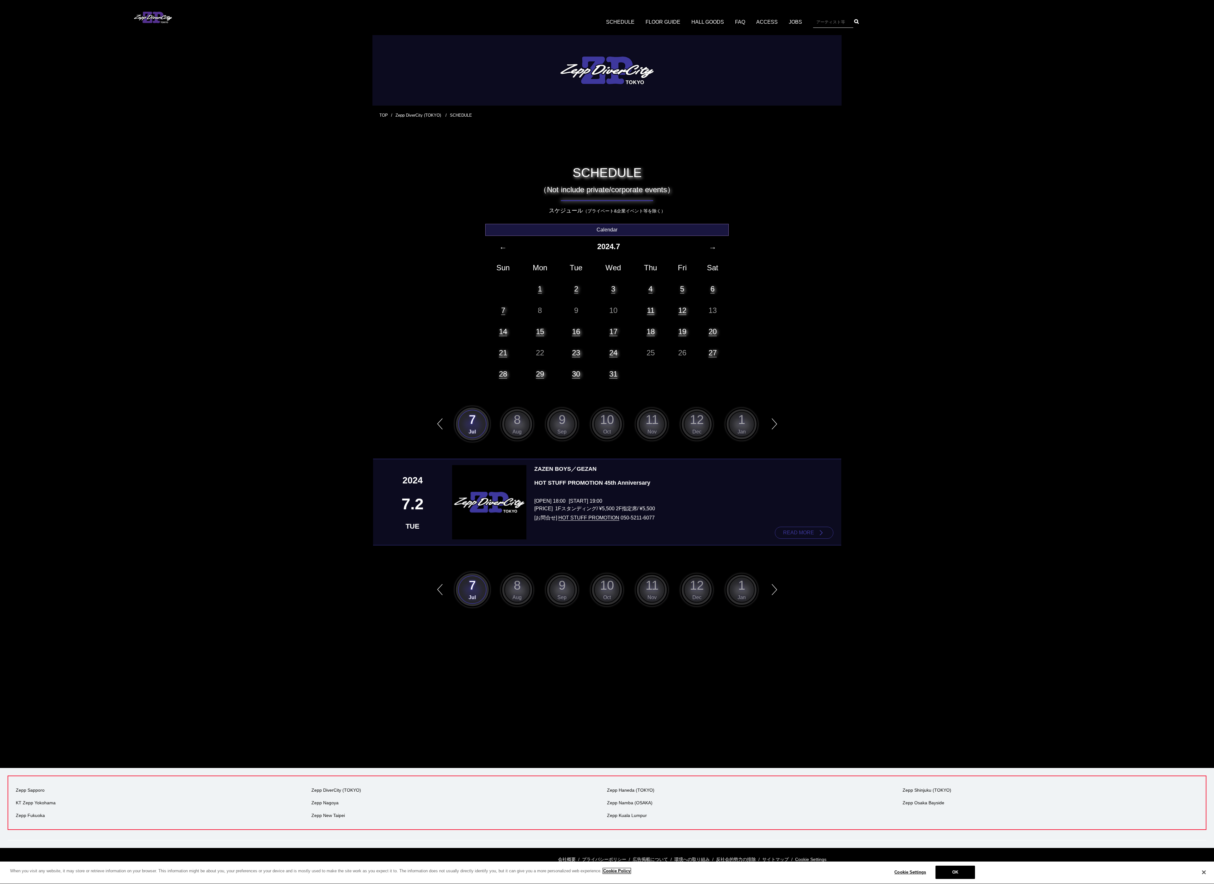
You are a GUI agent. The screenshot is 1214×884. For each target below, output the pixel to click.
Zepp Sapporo (30, 790)
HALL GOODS (707, 22)
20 (712, 331)
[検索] (857, 21)
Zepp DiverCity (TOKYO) (418, 115)
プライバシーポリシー (604, 859)
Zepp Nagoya (325, 802)
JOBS (795, 22)
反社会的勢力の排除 (736, 859)
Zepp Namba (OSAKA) (630, 802)
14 (503, 331)
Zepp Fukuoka (30, 815)
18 (651, 331)
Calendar (607, 229)
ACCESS (767, 22)
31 (613, 374)
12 (682, 310)
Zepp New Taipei (328, 815)
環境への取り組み (692, 859)
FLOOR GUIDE (663, 22)
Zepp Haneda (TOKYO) (630, 790)
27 (712, 352)
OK (955, 872)
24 (613, 352)
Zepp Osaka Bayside (923, 802)
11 (650, 310)
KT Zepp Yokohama (36, 802)
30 (576, 374)
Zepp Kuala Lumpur (627, 815)
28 (503, 374)
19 (682, 331)
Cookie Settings (910, 872)
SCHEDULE (620, 22)
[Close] (1204, 872)
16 (576, 331)
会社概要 (567, 859)
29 (540, 374)
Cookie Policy (616, 871)
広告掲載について (650, 859)
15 (540, 331)
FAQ (740, 22)
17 (613, 331)
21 (503, 352)
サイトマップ (775, 859)
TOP (383, 115)
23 (576, 352)
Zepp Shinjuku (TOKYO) (927, 790)
